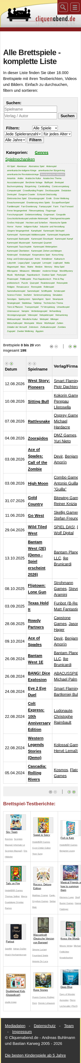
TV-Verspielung (47, 307)
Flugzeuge (51, 210)
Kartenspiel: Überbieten (18, 251)
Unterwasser (13, 311)
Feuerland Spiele (40, 955)
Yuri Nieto (62, 441)
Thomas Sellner (12, 896)
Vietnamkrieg (61, 315)
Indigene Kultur (31, 226)
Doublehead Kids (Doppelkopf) (15, 993)
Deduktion (66, 190)
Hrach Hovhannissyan (15, 954)
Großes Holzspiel (15, 222)
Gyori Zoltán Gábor (41, 848)
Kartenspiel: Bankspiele (18, 239)
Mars (22, 267)
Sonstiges (12, 299)
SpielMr (8, 949)
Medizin (38, 267)
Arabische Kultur (33, 178)
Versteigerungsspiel (16, 315)
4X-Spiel (11, 166)
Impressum (22, 1032)
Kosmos (61, 770)
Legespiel (35, 263)
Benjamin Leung (67, 851)
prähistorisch (13, 283)
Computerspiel (14, 190)
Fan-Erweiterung (29, 206)
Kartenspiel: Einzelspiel (42, 239)
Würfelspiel (49, 323)
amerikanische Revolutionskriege (23, 174)
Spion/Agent (37, 299)
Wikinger (54, 319)
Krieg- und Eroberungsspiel (20, 259)
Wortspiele (29, 323)
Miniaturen (24, 271)
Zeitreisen (33, 327)
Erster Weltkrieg (61, 198)
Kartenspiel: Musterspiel (18, 243)
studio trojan (11, 1002)
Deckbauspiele (52, 190)
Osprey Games (67, 415)
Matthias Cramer (40, 895)
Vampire (25, 311)
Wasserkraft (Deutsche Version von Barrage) (43, 938)
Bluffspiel (48, 182)
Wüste (39, 323)
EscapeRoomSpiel (60, 202)
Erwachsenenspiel (16, 202)
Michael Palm (65, 679)
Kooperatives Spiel (41, 255)
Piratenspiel (12, 279)
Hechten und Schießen (37, 222)
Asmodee (64, 1000)
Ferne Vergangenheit (17, 210)
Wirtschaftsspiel (14, 323)
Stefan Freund (66, 518)
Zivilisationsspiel (48, 327)
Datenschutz (45, 1026)
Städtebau (26, 303)
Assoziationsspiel (15, 182)
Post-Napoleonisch (42, 279)
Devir (58, 456)
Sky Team (11, 832)
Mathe (30, 267)
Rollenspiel (49, 287)
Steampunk (57, 299)
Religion (11, 287)
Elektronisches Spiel (16, 198)
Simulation (57, 295)
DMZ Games (65, 435)
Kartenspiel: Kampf (64, 239)
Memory (48, 267)
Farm (55, 206)
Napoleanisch (33, 275)
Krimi (37, 259)
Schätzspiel (59, 291)
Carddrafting (44, 186)
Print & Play (58, 279)
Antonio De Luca (40, 961)
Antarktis (11, 178)
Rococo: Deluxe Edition (42, 886)
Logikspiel (58, 263)
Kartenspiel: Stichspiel (53, 231)
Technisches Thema (53, 303)
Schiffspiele (46, 291)
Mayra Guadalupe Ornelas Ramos (16, 902)
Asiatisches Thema (52, 178)
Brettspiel (59, 182)
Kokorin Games (67, 395)
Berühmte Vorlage (34, 182)
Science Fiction (14, 295)
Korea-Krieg (57, 255)
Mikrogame (12, 271)
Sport (48, 299)
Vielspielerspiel (46, 315)
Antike (20, 178)
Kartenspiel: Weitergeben (45, 246)
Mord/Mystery (66, 271)
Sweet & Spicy (41, 834)
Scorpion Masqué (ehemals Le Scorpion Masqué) (15, 845)
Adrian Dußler (19, 949)
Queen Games (39, 997)
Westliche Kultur (30, 319)
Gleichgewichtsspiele (60, 218)
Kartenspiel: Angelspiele (58, 234)
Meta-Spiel (59, 267)
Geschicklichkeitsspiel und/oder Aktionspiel (27, 218)
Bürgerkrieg (30, 186)
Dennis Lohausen (46, 1003)
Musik (10, 275)
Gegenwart (49, 214)
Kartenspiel (12, 234)
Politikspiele (25, 279)
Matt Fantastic (66, 609)
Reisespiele (62, 283)
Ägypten (39, 331)
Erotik (49, 198)
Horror (10, 226)
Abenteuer (22, 166)
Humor (18, 226)
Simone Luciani (39, 949)
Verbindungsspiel (39, 311)
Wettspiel (44, 319)
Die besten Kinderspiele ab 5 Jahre (35, 1055)
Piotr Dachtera (66, 387)
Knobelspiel (24, 255)
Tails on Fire (13, 883)
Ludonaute (63, 710)
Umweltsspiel (63, 307)
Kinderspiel (12, 255)
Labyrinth (11, 263)
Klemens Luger (67, 897)
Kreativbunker (66, 957)
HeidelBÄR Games (41, 842)
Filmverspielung (36, 210)
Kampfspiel (36, 231)
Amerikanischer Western (52, 174)
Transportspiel (32, 307)
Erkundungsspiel (36, 198)
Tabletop (37, 303)
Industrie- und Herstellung (52, 226)
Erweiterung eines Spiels (38, 202)
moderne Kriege (50, 271)
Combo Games (67, 477)
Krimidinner (47, 259)
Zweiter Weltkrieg (25, 331)
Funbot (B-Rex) (67, 603)
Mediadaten (15, 1026)
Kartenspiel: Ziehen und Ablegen (46, 251)
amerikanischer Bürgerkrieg (51, 170)
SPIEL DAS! (64, 527)
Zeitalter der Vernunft (17, 327)
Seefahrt (28, 295)
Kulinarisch (59, 259)
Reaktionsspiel (48, 283)
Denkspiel (12, 194)
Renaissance (23, 287)
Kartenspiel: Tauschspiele (19, 246)
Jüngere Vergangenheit (18, 231)
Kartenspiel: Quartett (42, 243)
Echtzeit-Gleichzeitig (47, 194)
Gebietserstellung (33, 214)
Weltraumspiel (13, 319)
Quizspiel (34, 283)
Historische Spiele (58, 222)
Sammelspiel (33, 291)
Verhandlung (55, 311)
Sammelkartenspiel (16, 291)
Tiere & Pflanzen (15, 307)
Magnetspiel (12, 267)
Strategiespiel (13, 303)
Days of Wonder (67, 994)
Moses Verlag (66, 946)
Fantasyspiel (45, 206)
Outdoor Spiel (48, 275)
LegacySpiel (23, 263)
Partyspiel (61, 275)
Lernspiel (46, 263)
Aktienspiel (51, 166)
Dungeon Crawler (26, 194)
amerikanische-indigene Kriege (21, 170)
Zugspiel (11, 331)
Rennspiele (36, 287)
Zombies (62, 327)
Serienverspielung (42, 295)
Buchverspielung (15, 186)
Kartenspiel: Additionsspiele (32, 234)
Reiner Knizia (65, 504)
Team (69, 1026)
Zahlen (60, 323)
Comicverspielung (60, 186)
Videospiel (32, 315)
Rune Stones (40, 990)
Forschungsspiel (15, 214)
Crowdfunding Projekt (33, 190)
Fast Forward (66, 206)
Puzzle (24, 283)
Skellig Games (66, 512)
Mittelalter (35, 271)
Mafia (67, 263)
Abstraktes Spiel (36, 166)
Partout (10, 941)
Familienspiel (13, 206)
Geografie (61, 214)
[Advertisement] (42, 39)
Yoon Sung (37, 854)
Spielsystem (24, 299)
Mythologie (20, 275)
